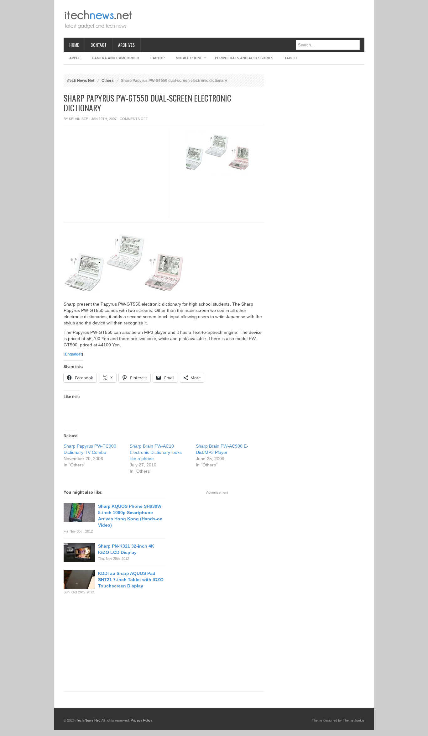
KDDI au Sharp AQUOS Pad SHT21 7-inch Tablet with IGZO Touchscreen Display (131, 579)
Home (74, 44)
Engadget (73, 354)
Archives (126, 44)
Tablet (291, 58)
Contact (99, 44)
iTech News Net (80, 80)
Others (108, 80)
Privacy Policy (141, 720)
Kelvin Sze (78, 119)
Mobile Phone (186, 59)
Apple (75, 58)
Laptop (157, 58)
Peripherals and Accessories (244, 58)
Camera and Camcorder (115, 58)
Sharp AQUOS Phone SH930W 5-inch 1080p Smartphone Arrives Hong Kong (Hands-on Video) (130, 516)
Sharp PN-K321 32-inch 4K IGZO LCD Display (126, 549)
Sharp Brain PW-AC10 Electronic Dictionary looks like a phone (156, 452)
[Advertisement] (250, 19)
